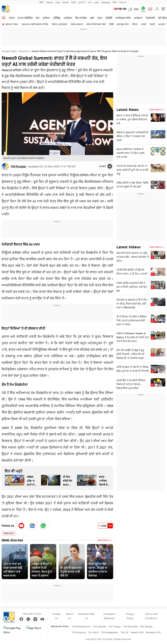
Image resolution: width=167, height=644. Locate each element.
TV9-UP (122, 2)
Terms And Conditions (151, 616)
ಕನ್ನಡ (57, 2)
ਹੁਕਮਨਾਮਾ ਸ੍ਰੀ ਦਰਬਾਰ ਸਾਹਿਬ (35, 24)
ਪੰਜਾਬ (12, 18)
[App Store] (35, 630)
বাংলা (89, 2)
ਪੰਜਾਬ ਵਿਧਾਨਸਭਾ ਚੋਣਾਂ (96, 24)
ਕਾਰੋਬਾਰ (138, 18)
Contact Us (56, 616)
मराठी (73, 2)
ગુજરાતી (81, 2)
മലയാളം (105, 2)
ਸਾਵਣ (143, 24)
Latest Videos (128, 246)
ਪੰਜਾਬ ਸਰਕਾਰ (77, 24)
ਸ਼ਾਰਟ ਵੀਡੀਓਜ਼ (25, 18)
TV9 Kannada (130, 626)
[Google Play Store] (13, 630)
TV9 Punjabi (18, 166)
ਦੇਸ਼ (37, 18)
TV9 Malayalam (109, 632)
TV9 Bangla (146, 626)
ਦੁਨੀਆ (46, 18)
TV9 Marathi (99, 626)
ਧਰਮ (99, 18)
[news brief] (120, 9)
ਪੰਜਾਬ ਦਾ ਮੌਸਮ (11, 24)
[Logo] (5, 9)
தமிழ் (96, 2)
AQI (136, 9)
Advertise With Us (86, 616)
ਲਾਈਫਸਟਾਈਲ (123, 18)
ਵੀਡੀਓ (109, 18)
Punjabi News (9, 51)
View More (103, 540)
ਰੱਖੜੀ (152, 24)
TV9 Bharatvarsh (81, 626)
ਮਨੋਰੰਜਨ (68, 18)
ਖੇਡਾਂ (92, 18)
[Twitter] (28, 619)
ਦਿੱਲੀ (111, 24)
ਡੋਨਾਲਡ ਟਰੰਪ (123, 24)
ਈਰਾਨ (135, 24)
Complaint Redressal (109, 616)
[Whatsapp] (142, 9)
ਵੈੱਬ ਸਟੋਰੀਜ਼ (81, 18)
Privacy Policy (130, 616)
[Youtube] (21, 526)
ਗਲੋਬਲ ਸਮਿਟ (9, 533)
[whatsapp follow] (43, 526)
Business (24, 51)
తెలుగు (66, 2)
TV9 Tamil (93, 632)
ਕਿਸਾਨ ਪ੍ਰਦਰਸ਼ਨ (59, 24)
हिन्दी (41, 2)
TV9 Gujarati (79, 632)
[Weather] (131, 9)
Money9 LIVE (153, 632)
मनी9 (114, 2)
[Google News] (32, 526)
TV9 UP (124, 632)
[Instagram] (35, 619)
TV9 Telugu (114, 626)
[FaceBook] (21, 619)
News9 (49, 2)
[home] (4, 17)
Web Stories (12, 540)
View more (155, 109)
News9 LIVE (137, 632)
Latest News (127, 109)
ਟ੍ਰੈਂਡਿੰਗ (57, 18)
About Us (69, 616)
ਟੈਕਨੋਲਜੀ (150, 18)
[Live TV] (149, 9)
